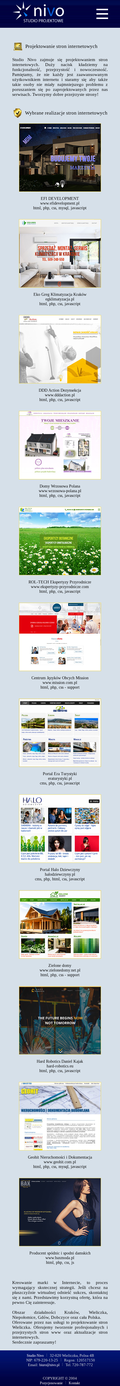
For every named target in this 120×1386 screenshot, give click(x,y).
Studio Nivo (36, 1356)
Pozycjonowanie (51, 1383)
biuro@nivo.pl (49, 1365)
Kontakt (74, 1383)
